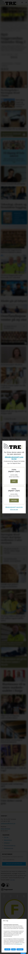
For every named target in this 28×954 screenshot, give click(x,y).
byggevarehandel (7, 63)
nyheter (4, 65)
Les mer (12, 880)
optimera (18, 63)
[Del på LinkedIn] (14, 57)
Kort (14, 481)
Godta (13, 949)
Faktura (14, 500)
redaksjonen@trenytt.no (8, 823)
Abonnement (8, 840)
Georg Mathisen (5, 829)
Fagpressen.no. (19, 944)
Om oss (6, 837)
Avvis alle (7, 949)
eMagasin (7, 843)
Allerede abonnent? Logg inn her (14, 507)
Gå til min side (14, 509)
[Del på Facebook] (11, 57)
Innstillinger (23, 953)
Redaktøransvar (8, 848)
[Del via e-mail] (16, 57)
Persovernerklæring (9, 845)
